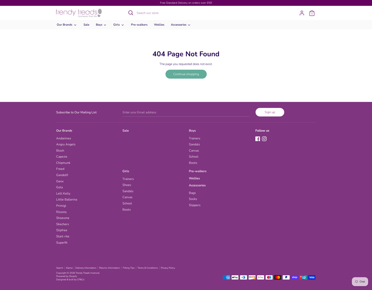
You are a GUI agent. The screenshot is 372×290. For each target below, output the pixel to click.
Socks (193, 199)
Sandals (194, 144)
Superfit (61, 243)
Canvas (194, 150)
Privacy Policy (168, 267)
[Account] (302, 11)
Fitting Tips (129, 267)
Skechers (62, 224)
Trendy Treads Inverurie (87, 272)
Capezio (61, 157)
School (193, 157)
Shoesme (62, 218)
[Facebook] (258, 139)
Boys (99, 25)
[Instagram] (264, 139)
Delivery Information (85, 267)
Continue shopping (186, 74)
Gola (59, 187)
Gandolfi (62, 175)
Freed (60, 169)
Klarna (69, 267)
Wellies (159, 25)
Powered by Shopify (66, 276)
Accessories (179, 25)
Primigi (61, 206)
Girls (117, 25)
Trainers (194, 138)
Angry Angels (66, 144)
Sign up (270, 112)
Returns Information (109, 267)
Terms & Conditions (148, 267)
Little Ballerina (66, 199)
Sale (86, 25)
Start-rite (62, 236)
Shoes (126, 185)
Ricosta (61, 212)
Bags (192, 193)
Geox (60, 181)
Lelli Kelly (63, 193)
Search (59, 267)
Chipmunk (63, 163)
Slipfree (61, 230)
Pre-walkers (139, 25)
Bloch (60, 150)
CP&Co (80, 279)
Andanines (63, 138)
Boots (193, 163)
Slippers (195, 205)
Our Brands (65, 25)
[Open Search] (131, 13)
